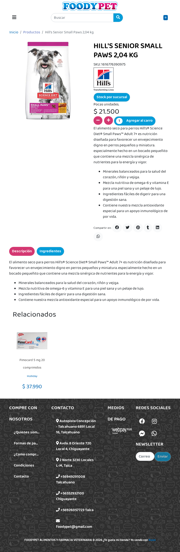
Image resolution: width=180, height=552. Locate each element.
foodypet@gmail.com (74, 527)
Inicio (13, 32)
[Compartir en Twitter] (127, 227)
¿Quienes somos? (28, 432)
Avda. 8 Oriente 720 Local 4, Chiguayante (73, 446)
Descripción (22, 251)
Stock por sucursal (112, 97)
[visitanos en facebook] (142, 422)
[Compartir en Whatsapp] (98, 236)
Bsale (152, 540)
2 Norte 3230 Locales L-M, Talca (75, 463)
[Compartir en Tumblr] (148, 227)
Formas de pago (27, 443)
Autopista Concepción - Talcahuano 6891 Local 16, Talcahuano (76, 426)
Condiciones (24, 465)
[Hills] (104, 79)
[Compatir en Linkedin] (157, 227)
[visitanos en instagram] (154, 422)
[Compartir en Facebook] (117, 227)
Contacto (21, 476)
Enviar (163, 456)
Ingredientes (50, 251)
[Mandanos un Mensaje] (142, 434)
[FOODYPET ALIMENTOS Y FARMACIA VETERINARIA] (90, 6)
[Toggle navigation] (14, 17)
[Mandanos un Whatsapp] (154, 434)
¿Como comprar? (27, 454)
